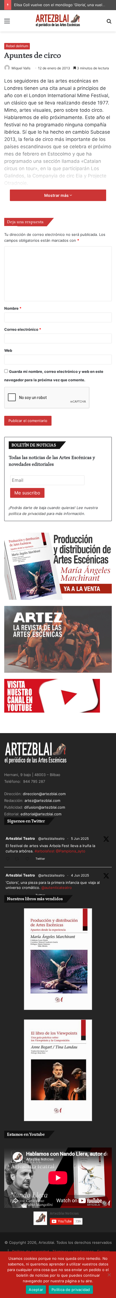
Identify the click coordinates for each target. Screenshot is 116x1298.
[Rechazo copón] (109, 1275)
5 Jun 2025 (80, 838)
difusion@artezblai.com (44, 807)
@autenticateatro (56, 887)
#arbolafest (45, 851)
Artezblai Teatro (20, 838)
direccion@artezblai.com (44, 793)
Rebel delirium (17, 46)
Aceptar (36, 1289)
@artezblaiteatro (51, 838)
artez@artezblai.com (42, 800)
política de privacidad (27, 513)
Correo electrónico (22, 329)
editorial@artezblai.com (41, 814)
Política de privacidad (71, 1289)
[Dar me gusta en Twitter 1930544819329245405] (29, 859)
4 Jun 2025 (80, 875)
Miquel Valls (21, 68)
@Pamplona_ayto (70, 851)
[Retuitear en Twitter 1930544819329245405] (19, 859)
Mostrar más (57, 195)
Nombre (12, 308)
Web (8, 350)
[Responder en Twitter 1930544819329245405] (9, 859)
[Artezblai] (58, 21)
